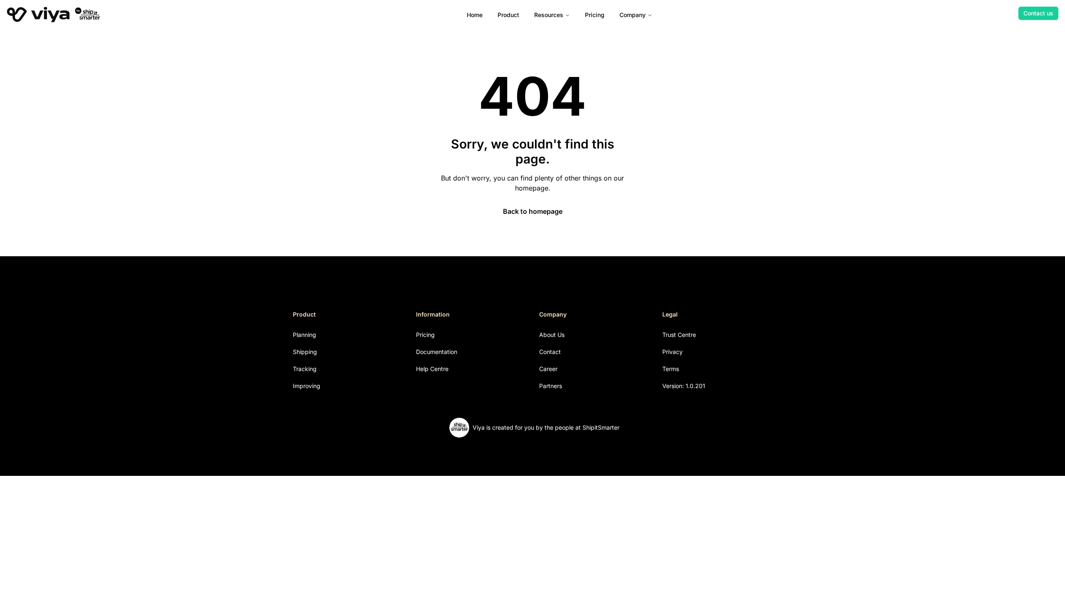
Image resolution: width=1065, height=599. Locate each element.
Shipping (305, 351)
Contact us (1038, 13)
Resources (548, 14)
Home (475, 14)
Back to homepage (532, 211)
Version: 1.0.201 (683, 385)
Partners (550, 385)
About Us (552, 334)
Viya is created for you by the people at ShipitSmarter (546, 427)
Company (632, 14)
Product (508, 14)
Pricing (594, 14)
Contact (550, 351)
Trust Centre (679, 334)
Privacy (672, 351)
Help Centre (432, 368)
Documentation (436, 351)
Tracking (305, 368)
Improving (306, 385)
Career (548, 368)
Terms (670, 368)
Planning (304, 334)
